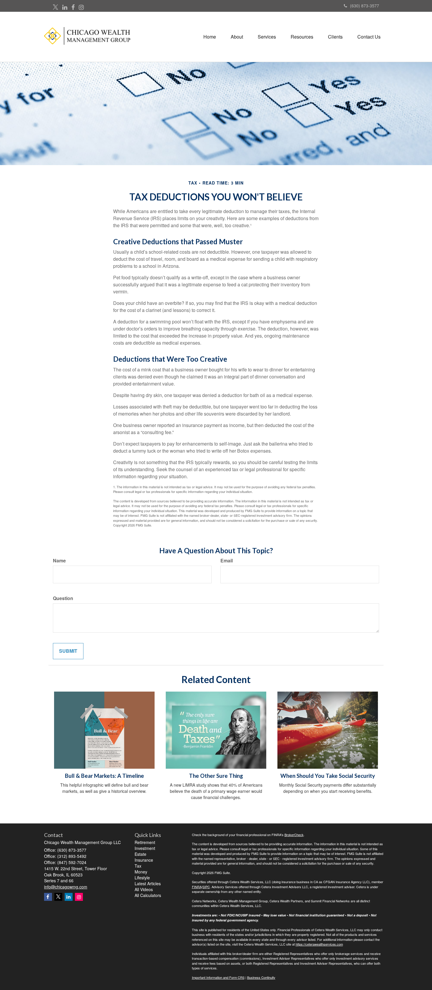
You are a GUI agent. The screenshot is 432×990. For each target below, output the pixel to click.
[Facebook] (73, 7)
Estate (140, 854)
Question (63, 598)
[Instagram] (81, 7)
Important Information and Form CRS (218, 977)
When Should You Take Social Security (327, 776)
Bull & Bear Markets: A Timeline (104, 776)
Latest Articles (148, 883)
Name (59, 560)
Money (141, 872)
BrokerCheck (294, 834)
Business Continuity (261, 977)
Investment (145, 848)
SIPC (206, 886)
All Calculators (148, 895)
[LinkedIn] (64, 7)
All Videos (144, 889)
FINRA (197, 886)
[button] (236, 36)
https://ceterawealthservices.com (319, 944)
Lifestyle (142, 878)
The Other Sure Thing (216, 776)
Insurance (144, 860)
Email (226, 560)
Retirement (145, 842)
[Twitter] (55, 7)
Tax (138, 866)
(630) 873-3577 (364, 6)
